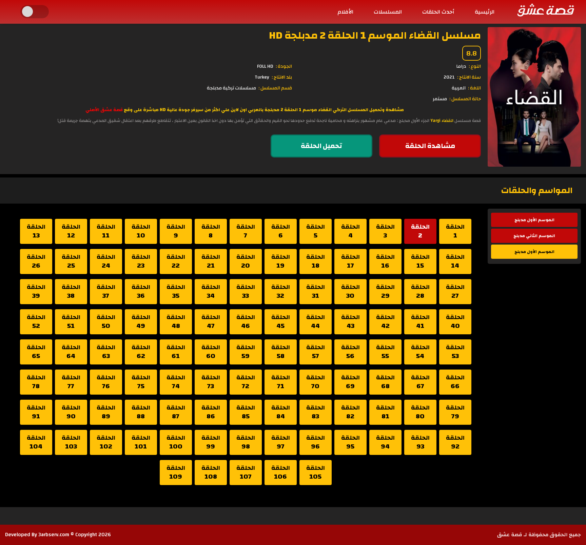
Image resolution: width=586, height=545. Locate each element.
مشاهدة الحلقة (430, 146)
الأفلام (345, 12)
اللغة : (474, 88)
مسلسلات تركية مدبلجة (231, 88)
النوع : (475, 66)
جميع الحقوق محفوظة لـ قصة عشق (539, 534)
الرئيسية (484, 12)
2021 (449, 77)
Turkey (262, 77)
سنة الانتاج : (469, 77)
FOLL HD (265, 66)
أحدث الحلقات (438, 12)
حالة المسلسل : (465, 99)
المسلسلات (388, 12)
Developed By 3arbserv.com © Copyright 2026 (58, 534)
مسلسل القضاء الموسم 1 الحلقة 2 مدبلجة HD (375, 35)
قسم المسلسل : (275, 88)
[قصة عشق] (545, 10)
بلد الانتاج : (282, 77)
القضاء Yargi (441, 121)
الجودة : (284, 66)
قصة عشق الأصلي (104, 110)
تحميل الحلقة (321, 146)
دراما (461, 66)
